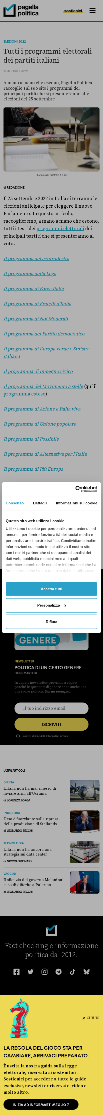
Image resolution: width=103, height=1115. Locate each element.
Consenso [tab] (15, 503)
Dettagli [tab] (40, 503)
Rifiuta (52, 621)
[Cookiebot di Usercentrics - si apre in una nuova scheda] (75, 489)
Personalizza (48, 605)
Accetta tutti (51, 589)
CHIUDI (93, 1018)
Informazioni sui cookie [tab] (76, 503)
